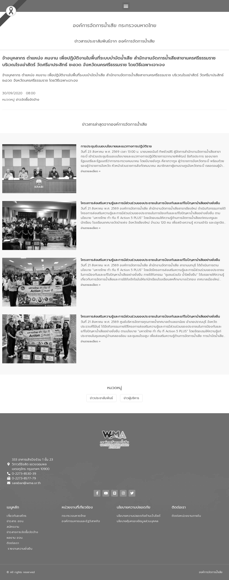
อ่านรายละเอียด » (91, 171)
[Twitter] (132, 493)
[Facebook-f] (97, 493)
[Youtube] (105, 493)
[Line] (114, 493)
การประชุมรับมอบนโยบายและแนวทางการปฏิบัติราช (116, 146)
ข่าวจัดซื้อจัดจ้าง (27, 99)
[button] (126, 6)
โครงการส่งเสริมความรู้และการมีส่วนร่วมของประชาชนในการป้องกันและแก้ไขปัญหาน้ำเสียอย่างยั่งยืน (150, 203)
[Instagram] (123, 493)
